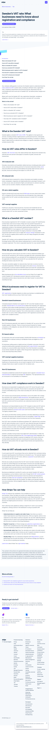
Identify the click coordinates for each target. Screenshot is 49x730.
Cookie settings (40, 662)
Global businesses (30, 654)
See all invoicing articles (7, 576)
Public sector (28, 684)
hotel (42, 167)
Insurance (28, 675)
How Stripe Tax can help (7, 77)
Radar (15, 677)
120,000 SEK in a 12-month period (16, 305)
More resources (6, 6)
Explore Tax (4, 625)
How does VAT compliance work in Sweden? (12, 72)
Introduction (5, 58)
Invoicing (16, 665)
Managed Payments (18, 670)
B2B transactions (23, 397)
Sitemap (39, 660)
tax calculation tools (20, 274)
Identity (15, 663)
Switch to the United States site (23, 726)
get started (22, 543)
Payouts (15, 675)
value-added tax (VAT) (8, 87)
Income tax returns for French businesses (13, 584)
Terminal (16, 684)
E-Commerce (28, 649)
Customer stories (41, 643)
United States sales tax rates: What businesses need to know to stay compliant (22, 582)
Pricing (15, 641)
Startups (27, 643)
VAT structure (11, 152)
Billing (15, 647)
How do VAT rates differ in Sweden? (10, 63)
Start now (5, 608)
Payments (16, 673)
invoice (34, 265)
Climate (15, 652)
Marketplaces (29, 657)
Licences (39, 658)
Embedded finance (30, 650)
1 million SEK (37, 416)
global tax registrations (33, 524)
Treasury (16, 686)
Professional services (30, 682)
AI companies (28, 665)
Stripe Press (40, 674)
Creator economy (29, 666)
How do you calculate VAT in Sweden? (11, 68)
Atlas (15, 643)
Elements (16, 659)
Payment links (17, 672)
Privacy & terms (40, 652)
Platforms (28, 661)
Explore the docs (29, 625)
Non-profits (28, 680)
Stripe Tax (5, 493)
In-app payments (29, 656)
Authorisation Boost (18, 645)
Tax (13, 6)
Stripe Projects (29, 712)
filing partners (35, 536)
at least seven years (19, 409)
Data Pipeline (17, 657)
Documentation (29, 704)
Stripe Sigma (16, 680)
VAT (24, 374)
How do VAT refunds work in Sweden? (11, 75)
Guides (38, 641)
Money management (30, 659)
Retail (27, 685)
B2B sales (27, 193)
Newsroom (39, 672)
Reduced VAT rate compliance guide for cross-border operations (19, 580)
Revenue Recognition (18, 679)
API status (28, 707)
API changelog (29, 709)
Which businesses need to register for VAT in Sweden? (14, 70)
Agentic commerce (30, 645)
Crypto (15, 656)
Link (15, 668)
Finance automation (30, 652)
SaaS (27, 663)
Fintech (27, 668)
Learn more (4, 39)
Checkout (16, 650)
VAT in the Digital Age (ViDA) (29, 435)
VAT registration (6, 293)
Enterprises (28, 641)
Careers (39, 671)
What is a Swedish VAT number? (9, 65)
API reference (29, 705)
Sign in (38, 688)
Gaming (27, 670)
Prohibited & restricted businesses (40, 655)
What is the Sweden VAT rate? (9, 60)
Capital (15, 649)
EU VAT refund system (39, 474)
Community (39, 647)
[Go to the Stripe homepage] (3, 640)
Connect (16, 654)
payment (31, 456)
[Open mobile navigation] (46, 2)
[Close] (46, 723)
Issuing (15, 666)
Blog (38, 645)
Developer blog (29, 714)
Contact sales (14, 608)
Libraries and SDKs (30, 711)
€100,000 (40, 337)
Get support (40, 681)
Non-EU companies (17, 477)
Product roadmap (41, 669)
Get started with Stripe (8, 23)
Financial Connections (18, 661)
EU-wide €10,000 (33, 346)
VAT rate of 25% (21, 135)
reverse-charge (30, 232)
